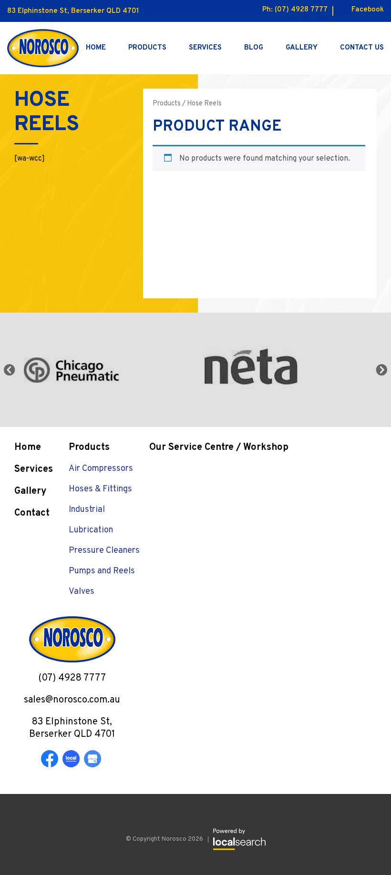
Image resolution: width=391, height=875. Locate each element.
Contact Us (362, 47)
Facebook (367, 9)
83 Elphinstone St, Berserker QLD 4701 (73, 11)
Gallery (302, 47)
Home (96, 47)
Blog (253, 47)
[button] (381, 369)
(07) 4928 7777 (301, 9)
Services (205, 47)
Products (147, 47)
